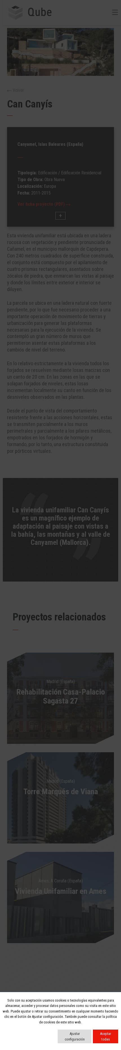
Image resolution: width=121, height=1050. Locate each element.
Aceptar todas (105, 1036)
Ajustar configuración (75, 1036)
